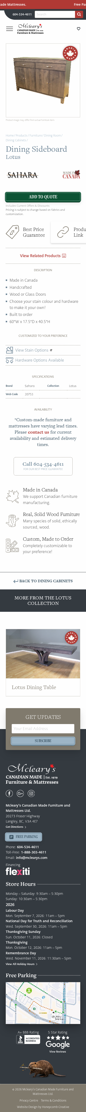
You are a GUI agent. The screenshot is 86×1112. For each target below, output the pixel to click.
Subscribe (43, 740)
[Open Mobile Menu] (9, 29)
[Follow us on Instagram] (31, 793)
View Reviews (57, 1051)
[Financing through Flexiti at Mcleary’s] (18, 871)
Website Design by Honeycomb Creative (43, 1107)
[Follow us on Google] (20, 793)
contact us (38, 432)
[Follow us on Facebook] (9, 793)
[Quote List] (78, 29)
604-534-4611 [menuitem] (22, 14)
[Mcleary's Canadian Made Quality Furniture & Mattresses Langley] (30, 28)
